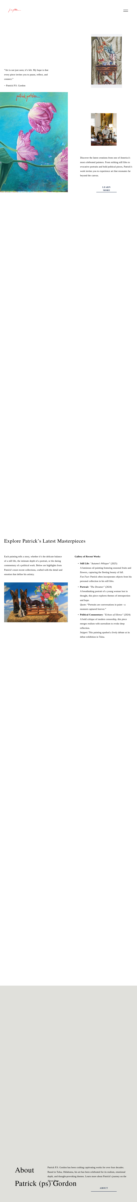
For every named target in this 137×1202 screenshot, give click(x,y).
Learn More (106, 188)
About (104, 1187)
